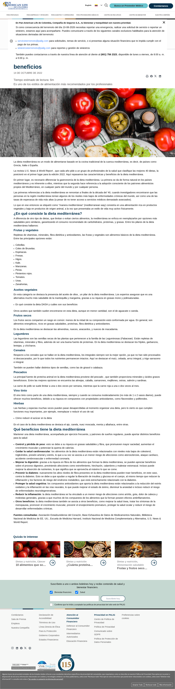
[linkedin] (17, 648)
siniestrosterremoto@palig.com (34, 48)
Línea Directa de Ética (49, 627)
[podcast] (29, 648)
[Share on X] (155, 76)
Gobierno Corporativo (49, 635)
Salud (82, 592)
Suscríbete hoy (113, 599)
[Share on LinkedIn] (160, 76)
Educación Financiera (77, 641)
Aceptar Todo (138, 685)
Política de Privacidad (104, 627)
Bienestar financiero (63, 592)
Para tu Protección (48, 631)
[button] (99, 5)
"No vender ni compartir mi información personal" (45, 679)
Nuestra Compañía (20, 628)
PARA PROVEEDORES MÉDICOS (87, 15)
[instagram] (12, 648)
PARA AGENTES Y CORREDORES (62, 15)
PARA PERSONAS (13, 15)
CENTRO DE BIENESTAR (137, 15)
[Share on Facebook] (151, 76)
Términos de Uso (47, 622)
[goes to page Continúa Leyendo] (52, 563)
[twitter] (25, 648)
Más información (165, 685)
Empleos (15, 623)
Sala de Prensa (18, 619)
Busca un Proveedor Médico (128, 6)
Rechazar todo (151, 685)
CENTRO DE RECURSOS (112, 15)
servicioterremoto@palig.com (33, 41)
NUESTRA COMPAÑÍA (162, 15)
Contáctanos (161, 6)
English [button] (88, 5)
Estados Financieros (48, 640)
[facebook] (21, 648)
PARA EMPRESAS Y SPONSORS (37, 15)
